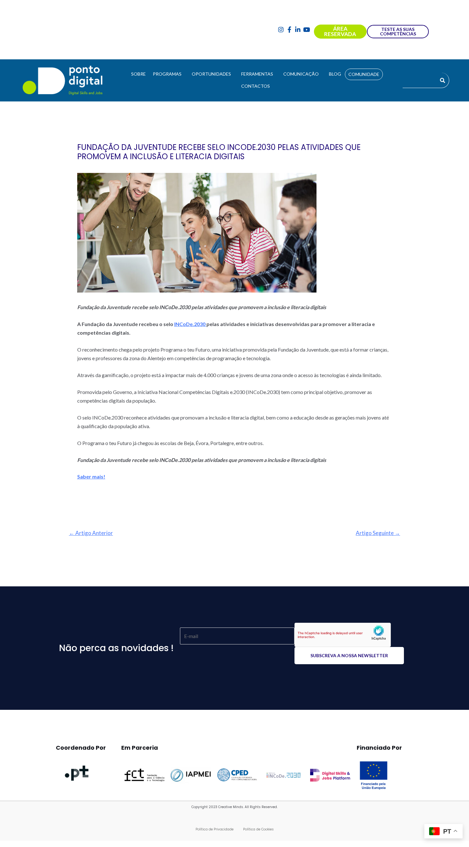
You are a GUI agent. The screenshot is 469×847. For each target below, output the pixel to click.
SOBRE (138, 74)
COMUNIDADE (363, 74)
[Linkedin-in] (298, 30)
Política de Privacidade (215, 829)
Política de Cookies (258, 829)
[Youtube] (306, 30)
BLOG (335, 74)
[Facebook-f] (289, 30)
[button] (169, 74)
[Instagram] (281, 30)
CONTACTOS (255, 86)
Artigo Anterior (91, 533)
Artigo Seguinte (378, 533)
